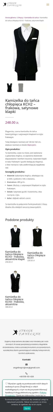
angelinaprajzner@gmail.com (26, 367)
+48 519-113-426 (26, 376)
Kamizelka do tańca (32, 17)
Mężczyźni (31, 145)
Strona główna (10, 17)
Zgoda (27, 408)
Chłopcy (20, 17)
